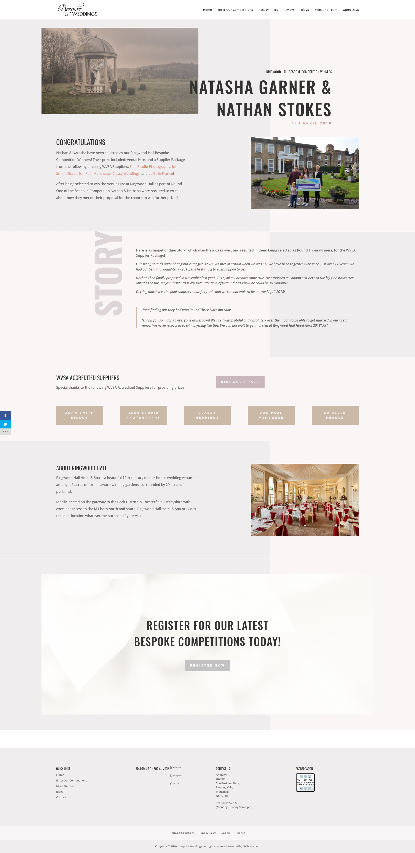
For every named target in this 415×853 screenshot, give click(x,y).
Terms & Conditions (182, 833)
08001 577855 (229, 803)
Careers (225, 833)
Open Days (351, 10)
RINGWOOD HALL (240, 382)
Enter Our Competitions (235, 10)
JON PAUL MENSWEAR (271, 415)
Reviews (289, 10)
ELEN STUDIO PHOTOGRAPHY (143, 415)
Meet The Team (325, 10)
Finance (240, 833)
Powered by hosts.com (244, 846)
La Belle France (160, 173)
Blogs (305, 10)
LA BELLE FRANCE (335, 415)
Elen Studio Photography (150, 166)
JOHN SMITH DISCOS (79, 415)
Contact (61, 797)
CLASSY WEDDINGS (207, 415)
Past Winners (268, 10)
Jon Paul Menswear (95, 173)
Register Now (207, 665)
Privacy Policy (208, 833)
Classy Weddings (126, 173)
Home (207, 10)
